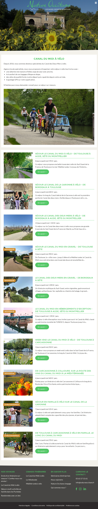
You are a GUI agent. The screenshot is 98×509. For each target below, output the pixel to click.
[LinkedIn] (84, 489)
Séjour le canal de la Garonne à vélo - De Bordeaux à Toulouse (60, 185)
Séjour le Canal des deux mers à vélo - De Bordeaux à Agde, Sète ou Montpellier (60, 217)
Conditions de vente (38, 505)
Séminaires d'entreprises (60, 476)
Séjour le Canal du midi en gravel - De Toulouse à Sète (64, 248)
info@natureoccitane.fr (85, 482)
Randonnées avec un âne (10, 496)
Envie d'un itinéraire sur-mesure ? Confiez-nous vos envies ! (11, 478)
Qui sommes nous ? (58, 487)
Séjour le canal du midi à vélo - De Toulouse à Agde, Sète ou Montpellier (63, 154)
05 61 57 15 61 (82, 478)
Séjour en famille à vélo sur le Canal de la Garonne (61, 403)
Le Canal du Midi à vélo (10, 485)
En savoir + (42, 172)
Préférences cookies (72, 505)
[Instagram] (80, 489)
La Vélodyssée (31, 480)
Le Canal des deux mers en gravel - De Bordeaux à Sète (64, 279)
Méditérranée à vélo (34, 484)
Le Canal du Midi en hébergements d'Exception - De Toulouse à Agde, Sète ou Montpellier (63, 310)
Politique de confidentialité (55, 505)
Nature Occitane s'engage (61, 484)
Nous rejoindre (57, 480)
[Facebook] (76, 489)
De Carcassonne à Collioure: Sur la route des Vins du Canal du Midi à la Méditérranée (63, 372)
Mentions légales (24, 505)
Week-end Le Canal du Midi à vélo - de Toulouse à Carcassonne (64, 341)
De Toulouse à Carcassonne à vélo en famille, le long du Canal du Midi (64, 434)
